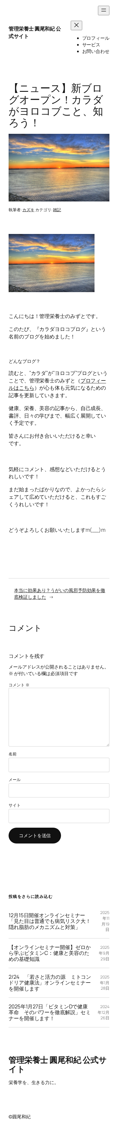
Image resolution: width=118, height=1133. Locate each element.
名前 (13, 754)
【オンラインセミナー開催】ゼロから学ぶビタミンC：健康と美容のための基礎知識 (50, 953)
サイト (15, 805)
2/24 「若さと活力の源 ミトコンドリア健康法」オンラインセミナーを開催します (50, 983)
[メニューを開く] (103, 10)
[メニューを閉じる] (76, 25)
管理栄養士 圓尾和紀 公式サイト (35, 32)
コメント (19, 685)
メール (15, 779)
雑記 (57, 209)
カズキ (28, 209)
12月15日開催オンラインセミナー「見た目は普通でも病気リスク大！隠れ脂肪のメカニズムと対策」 (50, 921)
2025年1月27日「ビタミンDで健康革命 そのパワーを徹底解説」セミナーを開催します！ (50, 1012)
